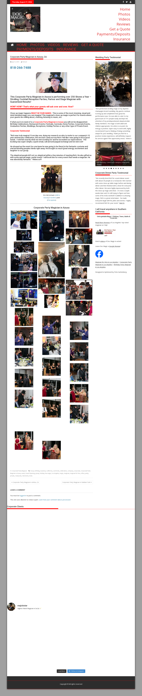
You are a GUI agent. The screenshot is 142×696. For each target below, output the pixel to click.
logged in (23, 496)
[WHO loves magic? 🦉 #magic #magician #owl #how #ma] (22, 640)
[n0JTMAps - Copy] (51, 366)
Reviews (123, 24)
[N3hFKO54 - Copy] (79, 351)
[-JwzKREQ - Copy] (51, 387)
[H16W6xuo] (51, 450)
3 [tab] (108, 168)
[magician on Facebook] (99, 257)
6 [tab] (116, 168)
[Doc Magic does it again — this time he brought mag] (22, 659)
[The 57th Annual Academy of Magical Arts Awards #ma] (119, 659)
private (12, 476)
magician (66, 473)
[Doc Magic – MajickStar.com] (12, 44)
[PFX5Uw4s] (51, 346)
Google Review (114, 246)
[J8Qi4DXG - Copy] (79, 393)
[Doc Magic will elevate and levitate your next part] (87, 659)
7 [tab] (118, 168)
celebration (63, 471)
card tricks (56, 471)
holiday (42, 473)
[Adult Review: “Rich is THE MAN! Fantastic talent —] (54, 640)
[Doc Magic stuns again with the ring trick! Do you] (119, 640)
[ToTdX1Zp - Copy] (24, 336)
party (86, 473)
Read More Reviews (102, 222)
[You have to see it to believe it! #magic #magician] (54, 659)
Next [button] (129, 153)
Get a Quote (119, 29)
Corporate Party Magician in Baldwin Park (76, 482)
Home (125, 9)
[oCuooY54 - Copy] (79, 330)
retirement (25, 476)
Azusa (32, 471)
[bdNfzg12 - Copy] (51, 430)
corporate (77, 471)
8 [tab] (120, 168)
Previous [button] (97, 153)
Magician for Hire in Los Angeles (106, 262)
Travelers (52, 198)
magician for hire (75, 473)
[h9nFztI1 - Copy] (24, 317)
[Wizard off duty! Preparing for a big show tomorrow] (54, 622)
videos (102, 241)
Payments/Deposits (113, 34)
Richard (24, 62)
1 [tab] (104, 168)
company (70, 471)
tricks (30, 476)
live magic (48, 473)
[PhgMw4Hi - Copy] (79, 414)
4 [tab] (111, 168)
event (23, 473)
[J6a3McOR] (24, 399)
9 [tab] (123, 168)
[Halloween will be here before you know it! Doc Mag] (119, 622)
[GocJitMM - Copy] (51, 325)
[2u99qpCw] (79, 436)
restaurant (18, 476)
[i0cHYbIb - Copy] (51, 408)
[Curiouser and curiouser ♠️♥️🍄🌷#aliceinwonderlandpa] (22, 622)
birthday (37, 471)
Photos (124, 14)
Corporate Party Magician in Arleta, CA (26, 482)
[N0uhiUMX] (24, 357)
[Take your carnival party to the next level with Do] (87, 640)
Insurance (121, 39)
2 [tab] (106, 168)
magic (61, 473)
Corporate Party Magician (19, 471)
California (49, 471)
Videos (124, 19)
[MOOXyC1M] (79, 372)
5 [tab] (113, 168)
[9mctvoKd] (79, 456)
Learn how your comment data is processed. (55, 500)
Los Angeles (55, 473)
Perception (52, 200)
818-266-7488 (20, 68)
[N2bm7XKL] (24, 420)
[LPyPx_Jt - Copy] (24, 378)
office (82, 473)
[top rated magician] (105, 236)
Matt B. (122, 203)
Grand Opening (30, 473)
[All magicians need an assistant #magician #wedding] (87, 622)
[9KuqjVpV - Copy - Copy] (24, 440)
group (37, 473)
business (43, 471)
